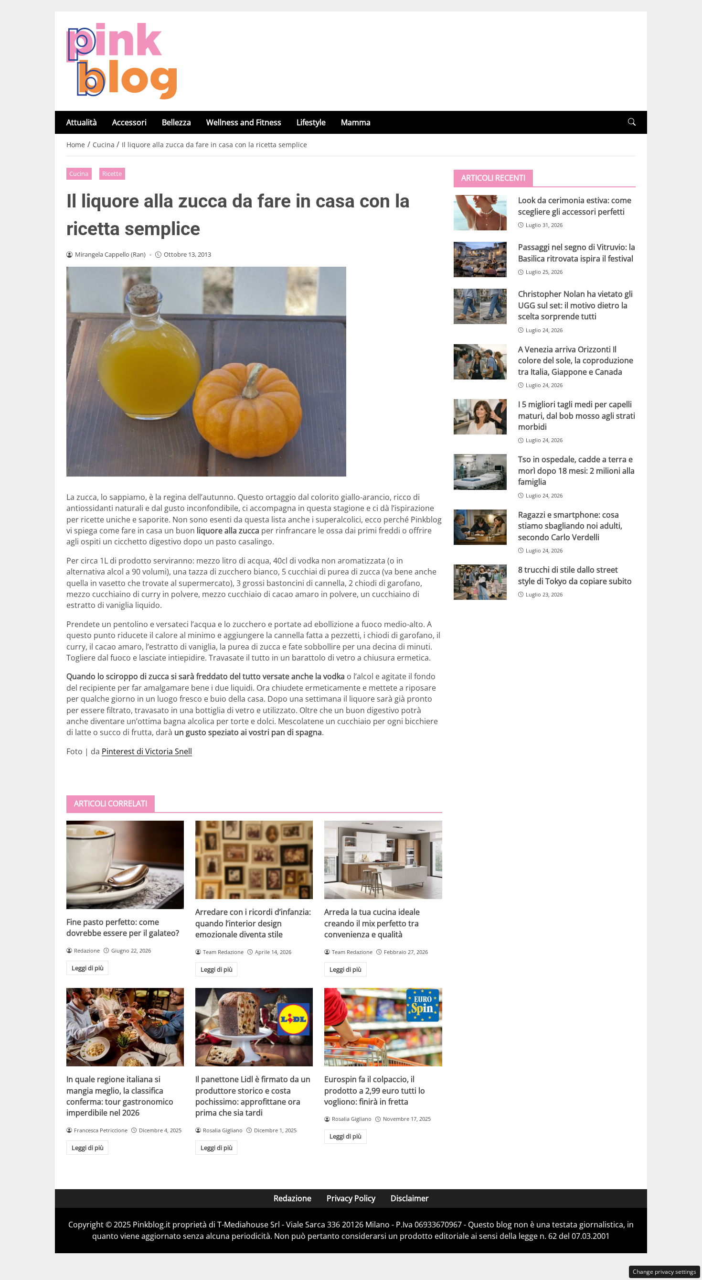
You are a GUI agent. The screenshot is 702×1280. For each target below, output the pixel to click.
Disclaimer (410, 1198)
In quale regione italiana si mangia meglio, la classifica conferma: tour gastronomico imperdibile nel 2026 (119, 1096)
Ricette (112, 173)
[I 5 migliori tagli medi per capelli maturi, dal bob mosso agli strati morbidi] (480, 416)
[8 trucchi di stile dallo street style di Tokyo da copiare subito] (480, 582)
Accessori (129, 122)
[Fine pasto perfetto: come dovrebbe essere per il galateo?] (125, 865)
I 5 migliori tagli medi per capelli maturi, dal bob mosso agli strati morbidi (576, 415)
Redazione (292, 1198)
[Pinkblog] (121, 60)
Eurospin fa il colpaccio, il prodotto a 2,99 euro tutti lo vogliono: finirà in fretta (374, 1090)
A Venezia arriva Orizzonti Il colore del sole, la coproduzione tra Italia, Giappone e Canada (575, 360)
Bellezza (176, 122)
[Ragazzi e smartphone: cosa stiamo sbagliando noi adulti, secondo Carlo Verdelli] (480, 526)
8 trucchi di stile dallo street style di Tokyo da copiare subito (575, 575)
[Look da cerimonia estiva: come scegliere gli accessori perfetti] (480, 212)
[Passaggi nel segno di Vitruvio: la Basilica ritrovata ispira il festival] (480, 259)
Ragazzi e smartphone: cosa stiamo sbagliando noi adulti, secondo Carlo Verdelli (570, 525)
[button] (632, 122)
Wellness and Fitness (243, 122)
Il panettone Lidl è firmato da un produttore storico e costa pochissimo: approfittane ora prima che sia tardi (252, 1096)
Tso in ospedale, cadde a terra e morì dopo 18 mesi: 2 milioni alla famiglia (576, 470)
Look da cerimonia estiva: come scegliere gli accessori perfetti (574, 206)
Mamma (356, 122)
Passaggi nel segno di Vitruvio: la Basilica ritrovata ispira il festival (576, 252)
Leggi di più (88, 968)
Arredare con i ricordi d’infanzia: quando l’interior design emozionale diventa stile (253, 923)
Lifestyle (311, 122)
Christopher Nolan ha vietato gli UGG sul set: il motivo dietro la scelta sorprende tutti (575, 305)
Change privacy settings (664, 1272)
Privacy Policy (351, 1198)
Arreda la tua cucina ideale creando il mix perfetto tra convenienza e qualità (372, 923)
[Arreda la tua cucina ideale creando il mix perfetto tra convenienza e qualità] (383, 860)
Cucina (78, 173)
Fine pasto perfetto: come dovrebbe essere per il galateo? (122, 927)
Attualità (81, 122)
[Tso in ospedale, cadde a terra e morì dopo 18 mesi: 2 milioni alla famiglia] (480, 471)
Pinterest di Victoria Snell (147, 751)
